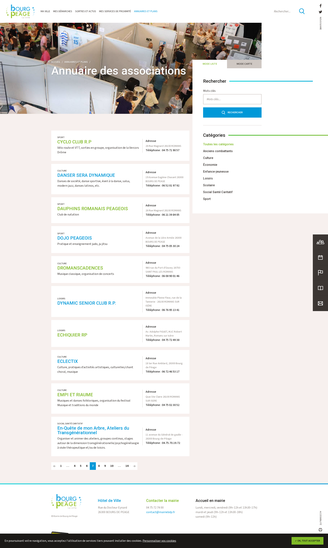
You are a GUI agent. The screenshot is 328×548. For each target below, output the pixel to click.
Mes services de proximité (115, 11)
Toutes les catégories (218, 144)
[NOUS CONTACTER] (320, 303)
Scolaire (209, 185)
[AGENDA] (320, 257)
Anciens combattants (218, 151)
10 (111, 466)
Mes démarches (62, 11)
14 (127, 466)
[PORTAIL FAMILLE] (320, 242)
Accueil (55, 62)
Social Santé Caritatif (218, 192)
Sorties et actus (85, 11)
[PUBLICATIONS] (320, 288)
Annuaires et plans (146, 11)
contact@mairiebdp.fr (160, 512)
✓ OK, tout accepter (307, 540)
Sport (207, 199)
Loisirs (208, 178)
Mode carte (244, 64)
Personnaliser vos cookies (159, 541)
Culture (208, 158)
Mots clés (209, 91)
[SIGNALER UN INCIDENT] (320, 272)
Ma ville (45, 11)
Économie (210, 165)
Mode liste (210, 64)
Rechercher (235, 112)
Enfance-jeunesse (216, 171)
